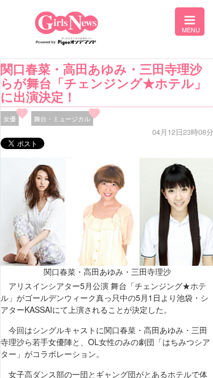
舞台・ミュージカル (62, 118)
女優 (9, 118)
